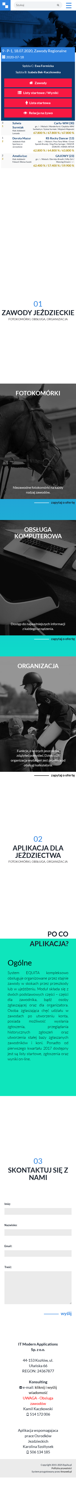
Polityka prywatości (62, 1468)
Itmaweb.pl (66, 1471)
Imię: (7, 1204)
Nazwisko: (10, 1225)
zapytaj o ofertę (63, 502)
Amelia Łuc (19, 156)
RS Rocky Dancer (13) (60, 138)
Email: (8, 1246)
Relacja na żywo (40, 113)
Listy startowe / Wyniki (40, 93)
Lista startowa (39, 103)
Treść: (8, 1267)
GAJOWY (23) (65, 156)
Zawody (40, 83)
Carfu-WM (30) (64, 123)
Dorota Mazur (21, 138)
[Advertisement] (38, 213)
